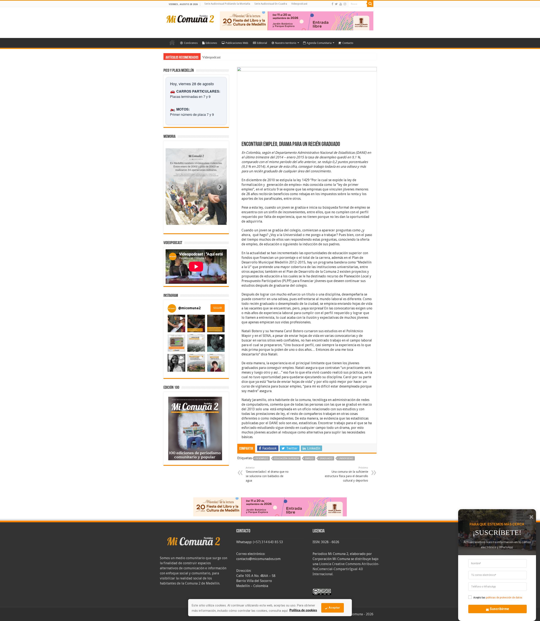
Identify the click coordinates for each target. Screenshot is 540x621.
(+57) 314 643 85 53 (268, 542)
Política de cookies (303, 610)
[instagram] (345, 4)
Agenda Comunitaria (319, 43)
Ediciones (211, 43)
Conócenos (191, 43)
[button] (176, 323)
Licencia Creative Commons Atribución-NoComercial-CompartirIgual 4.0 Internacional (346, 569)
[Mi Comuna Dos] (190, 19)
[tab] (183, 222)
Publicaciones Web (237, 43)
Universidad (346, 458)
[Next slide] (220, 187)
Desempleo (261, 458)
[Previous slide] (172, 187)
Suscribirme (499, 609)
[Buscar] (370, 4)
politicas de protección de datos (504, 597)
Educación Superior (286, 458)
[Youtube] (340, 4)
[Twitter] (336, 4)
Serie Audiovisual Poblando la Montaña (227, 3)
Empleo (309, 458)
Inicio (172, 42)
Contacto (347, 43)
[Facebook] (332, 4)
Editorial (262, 43)
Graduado (326, 458)
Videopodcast (299, 3)
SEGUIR (217, 307)
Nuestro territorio (285, 43)
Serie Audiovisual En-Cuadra (270, 3)
